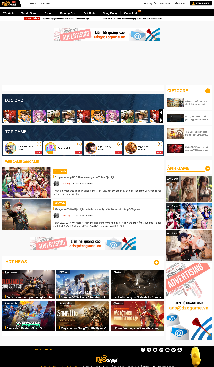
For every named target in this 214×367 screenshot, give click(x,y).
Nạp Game (165, 3)
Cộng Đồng (110, 13)
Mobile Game (29, 13)
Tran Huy (66, 183)
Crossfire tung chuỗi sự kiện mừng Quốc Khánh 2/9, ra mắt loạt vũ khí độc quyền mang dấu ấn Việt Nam (137, 329)
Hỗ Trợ (48, 350)
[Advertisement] (107, 64)
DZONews (31, 3)
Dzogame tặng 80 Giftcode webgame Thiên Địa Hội (84, 177)
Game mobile (11, 272)
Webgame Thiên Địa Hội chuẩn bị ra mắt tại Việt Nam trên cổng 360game (97, 209)
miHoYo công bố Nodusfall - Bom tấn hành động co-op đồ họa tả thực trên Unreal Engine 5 (139, 297)
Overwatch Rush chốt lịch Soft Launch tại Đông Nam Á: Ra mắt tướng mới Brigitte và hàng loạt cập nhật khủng (29, 329)
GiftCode (177, 90)
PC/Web (63, 272)
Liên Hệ (37, 350)
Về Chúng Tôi (149, 3)
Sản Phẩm (45, 3)
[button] (161, 120)
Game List (130, 13)
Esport (48, 13)
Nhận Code (195, 102)
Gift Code (89, 13)
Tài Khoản (180, 3)
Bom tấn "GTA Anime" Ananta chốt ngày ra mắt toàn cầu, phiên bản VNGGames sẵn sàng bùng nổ (104, 19)
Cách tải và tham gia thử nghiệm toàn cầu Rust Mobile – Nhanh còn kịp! (30, 297)
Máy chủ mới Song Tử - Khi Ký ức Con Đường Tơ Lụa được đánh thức (85, 329)
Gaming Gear (68, 13)
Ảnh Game (178, 168)
